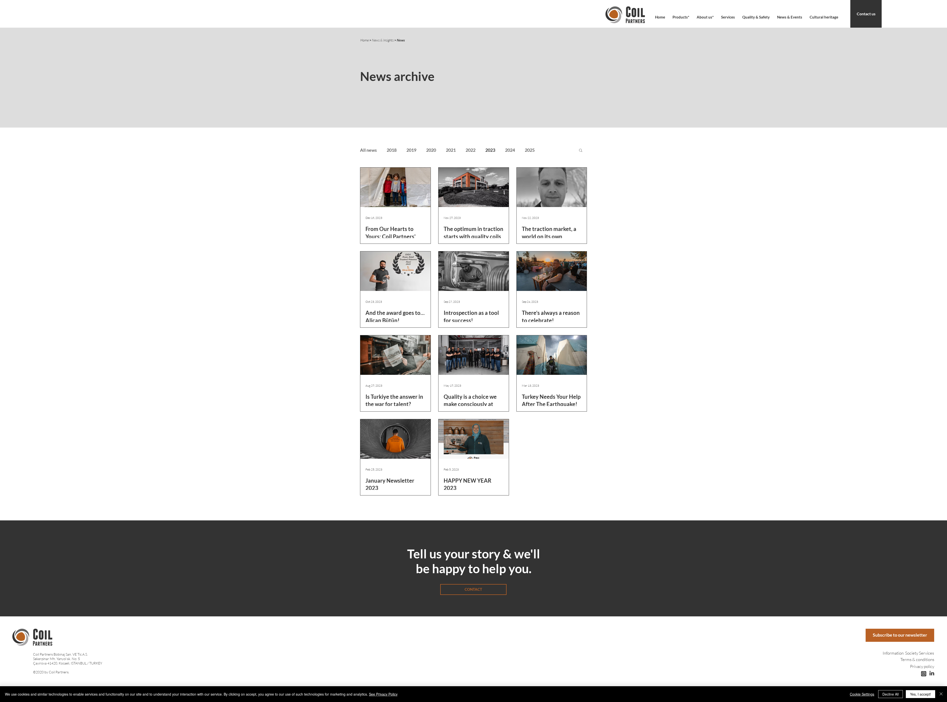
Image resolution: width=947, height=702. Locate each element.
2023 (490, 150)
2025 (530, 150)
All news (368, 150)
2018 (392, 150)
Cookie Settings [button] (862, 694)
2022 (470, 150)
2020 (431, 150)
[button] (705, 17)
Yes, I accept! (920, 694)
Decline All (890, 694)
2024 (510, 150)
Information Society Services (908, 653)
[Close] (941, 694)
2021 (451, 150)
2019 (411, 150)
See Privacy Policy (383, 694)
